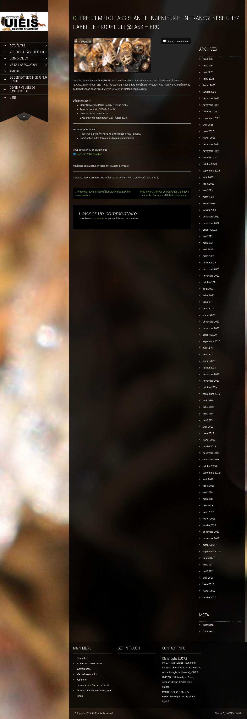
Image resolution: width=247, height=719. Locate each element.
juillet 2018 (208, 486)
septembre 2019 (211, 394)
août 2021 (208, 289)
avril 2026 (208, 72)
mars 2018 (208, 512)
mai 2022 (208, 243)
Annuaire (16, 71)
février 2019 (209, 440)
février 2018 (209, 518)
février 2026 (209, 85)
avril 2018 (208, 505)
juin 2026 (208, 59)
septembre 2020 (211, 341)
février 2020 (209, 361)
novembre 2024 (211, 151)
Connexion (208, 631)
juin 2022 (208, 236)
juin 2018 (208, 492)
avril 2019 (208, 426)
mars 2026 (208, 78)
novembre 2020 (211, 328)
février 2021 (209, 315)
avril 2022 (208, 249)
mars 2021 (208, 308)
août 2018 (208, 479)
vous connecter (99, 218)
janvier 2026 (209, 92)
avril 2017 (208, 577)
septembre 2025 (211, 118)
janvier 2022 (209, 262)
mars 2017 (208, 584)
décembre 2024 (211, 144)
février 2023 (209, 203)
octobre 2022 (210, 229)
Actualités (17, 46)
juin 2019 (208, 413)
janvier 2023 (209, 210)
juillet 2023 (208, 184)
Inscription (208, 625)
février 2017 (209, 591)
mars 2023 (208, 197)
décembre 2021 (211, 269)
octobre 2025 (210, 111)
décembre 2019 (211, 374)
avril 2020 (208, 348)
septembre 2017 (211, 551)
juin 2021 (208, 302)
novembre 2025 (211, 105)
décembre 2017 (211, 532)
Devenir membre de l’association (22, 89)
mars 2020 (208, 354)
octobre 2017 (210, 545)
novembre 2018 (211, 459)
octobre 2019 (210, 387)
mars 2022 (208, 256)
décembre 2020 (211, 321)
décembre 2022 (211, 216)
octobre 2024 (210, 157)
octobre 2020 (210, 335)
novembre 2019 (211, 380)
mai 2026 (208, 65)
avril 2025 (208, 124)
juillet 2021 (208, 295)
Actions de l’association (27, 52)
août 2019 (208, 400)
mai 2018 (208, 499)
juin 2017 (208, 564)
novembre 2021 (211, 275)
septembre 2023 (211, 170)
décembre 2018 (211, 453)
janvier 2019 (209, 446)
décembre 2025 (211, 98)
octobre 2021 (210, 282)
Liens (13, 97)
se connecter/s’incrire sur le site (28, 79)
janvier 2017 (209, 597)
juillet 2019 (208, 407)
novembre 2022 (211, 223)
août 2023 (208, 177)
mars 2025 (208, 131)
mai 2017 (208, 571)
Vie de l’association (23, 65)
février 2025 (209, 138)
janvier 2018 (209, 525)
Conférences (19, 58)
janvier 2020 (209, 367)
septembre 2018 (211, 472)
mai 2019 (208, 420)
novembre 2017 (211, 538)
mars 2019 (208, 433)
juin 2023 (208, 190)
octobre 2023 (210, 164)
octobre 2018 (210, 466)
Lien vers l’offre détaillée (89, 154)
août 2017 (208, 558)
